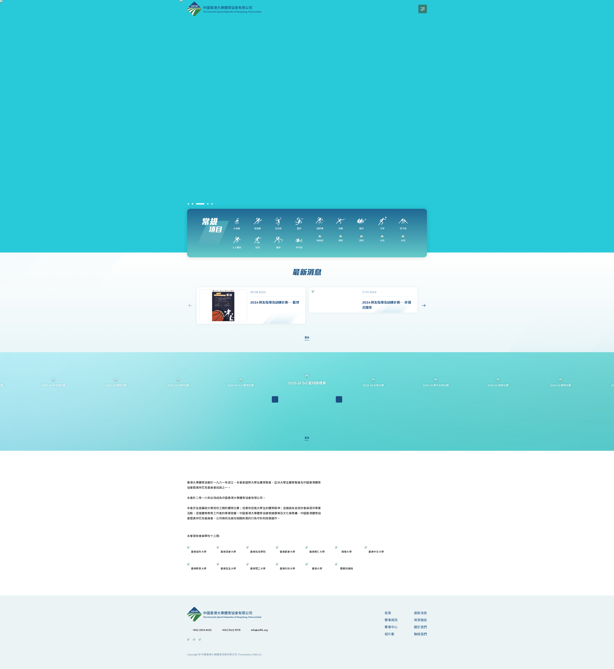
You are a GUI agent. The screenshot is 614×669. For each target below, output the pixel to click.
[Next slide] (424, 305)
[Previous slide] (190, 305)
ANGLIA (256, 654)
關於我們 (420, 627)
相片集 (389, 634)
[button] (188, 203)
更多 (307, 337)
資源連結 (420, 620)
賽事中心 (391, 627)
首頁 (388, 613)
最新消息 (420, 613)
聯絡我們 (420, 634)
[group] (251, 305)
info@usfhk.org (259, 630)
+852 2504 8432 (202, 630)
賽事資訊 (391, 620)
